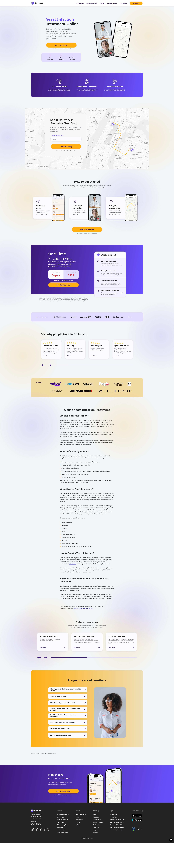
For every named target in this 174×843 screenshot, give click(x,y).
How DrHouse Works (91, 3)
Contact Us (96, 825)
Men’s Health (60, 827)
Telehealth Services (112, 3)
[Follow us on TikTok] (48, 829)
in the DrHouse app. (36, 818)
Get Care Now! (61, 45)
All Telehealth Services (63, 814)
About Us (95, 814)
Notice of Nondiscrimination (117, 827)
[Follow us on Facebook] (32, 829)
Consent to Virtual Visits (116, 825)
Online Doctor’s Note (62, 832)
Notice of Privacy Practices (117, 822)
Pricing (102, 3)
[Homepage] (37, 3)
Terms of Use (113, 814)
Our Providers (123, 3)
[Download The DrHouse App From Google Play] (137, 820)
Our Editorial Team (98, 822)
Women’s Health (61, 830)
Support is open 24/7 (36, 816)
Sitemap (95, 832)
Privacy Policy (113, 817)
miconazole (72, 564)
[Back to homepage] (40, 810)
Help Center (96, 817)
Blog (94, 830)
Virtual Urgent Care (62, 822)
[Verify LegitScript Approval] (133, 829)
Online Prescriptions (62, 819)
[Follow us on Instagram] (44, 829)
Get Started (136, 3)
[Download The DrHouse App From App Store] (137, 815)
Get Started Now (87, 229)
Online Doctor (80, 3)
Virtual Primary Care (62, 825)
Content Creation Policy (116, 830)
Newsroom (96, 827)
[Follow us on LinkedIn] (36, 829)
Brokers (78, 825)
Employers (78, 822)
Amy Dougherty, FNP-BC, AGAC (83, 608)
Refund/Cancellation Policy (117, 819)
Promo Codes (79, 819)
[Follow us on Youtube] (40, 829)
